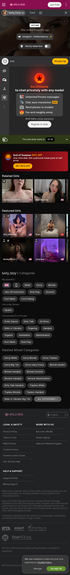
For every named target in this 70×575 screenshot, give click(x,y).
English (54, 415)
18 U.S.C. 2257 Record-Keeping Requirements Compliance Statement (30, 549)
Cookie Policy (44, 562)
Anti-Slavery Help (11, 461)
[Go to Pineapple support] (5, 537)
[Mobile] (17, 285)
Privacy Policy (10, 431)
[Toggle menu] (3, 4)
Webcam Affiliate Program (49, 443)
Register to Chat (39, 124)
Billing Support (10, 484)
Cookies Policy (10, 449)
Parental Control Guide (14, 455)
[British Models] (6, 285)
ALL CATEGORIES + (48, 399)
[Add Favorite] (5, 61)
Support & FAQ (10, 478)
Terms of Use (9, 437)
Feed (32, 12)
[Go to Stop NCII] (22, 538)
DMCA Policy (9, 443)
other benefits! (45, 118)
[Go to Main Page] (21, 4)
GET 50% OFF (23, 166)
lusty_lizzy (9, 273)
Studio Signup (43, 437)
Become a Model (44, 431)
